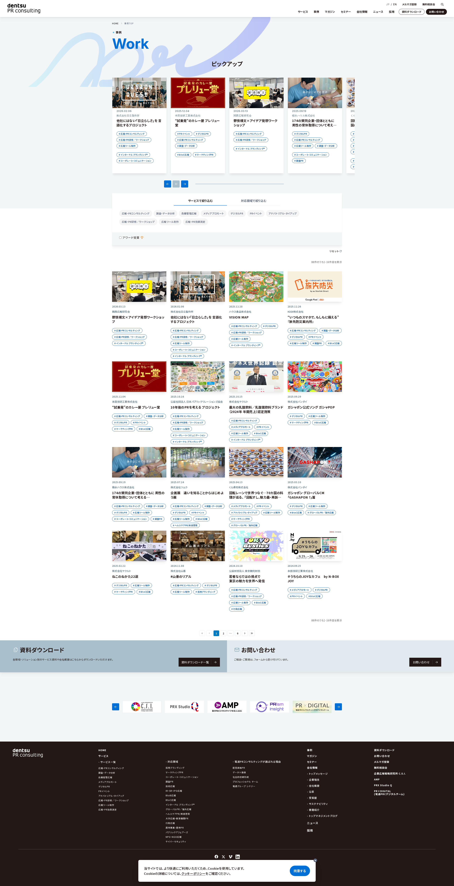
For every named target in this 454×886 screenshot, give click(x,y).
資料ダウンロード (411, 11)
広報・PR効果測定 (195, 221)
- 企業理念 (313, 779)
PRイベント (256, 213)
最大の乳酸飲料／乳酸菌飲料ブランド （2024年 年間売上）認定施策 (256, 409)
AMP (377, 779)
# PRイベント (183, 133)
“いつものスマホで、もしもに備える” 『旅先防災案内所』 (313, 319)
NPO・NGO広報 (174, 836)
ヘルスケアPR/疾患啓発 (178, 813)
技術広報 (170, 786)
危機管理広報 (189, 213)
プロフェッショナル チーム (245, 781)
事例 (316, 11)
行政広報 (170, 822)
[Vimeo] (230, 857)
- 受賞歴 (312, 798)
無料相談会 (428, 4)
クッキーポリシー (193, 873)
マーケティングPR (174, 772)
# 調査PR (298, 160)
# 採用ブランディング (205, 591)
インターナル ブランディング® (180, 804)
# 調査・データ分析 (186, 145)
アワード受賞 (131, 237)
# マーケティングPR (204, 154)
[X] (223, 857)
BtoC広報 (171, 799)
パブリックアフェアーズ (177, 832)
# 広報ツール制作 (127, 145)
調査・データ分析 (165, 213)
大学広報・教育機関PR (177, 818)
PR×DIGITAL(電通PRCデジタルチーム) (389, 792)
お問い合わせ (436, 11)
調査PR (169, 781)
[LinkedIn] (238, 857)
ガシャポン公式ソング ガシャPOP (311, 407)
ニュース (378, 11)
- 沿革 (310, 791)
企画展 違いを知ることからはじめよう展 (197, 494)
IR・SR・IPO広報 (174, 790)
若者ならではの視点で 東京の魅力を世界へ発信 (247, 578)
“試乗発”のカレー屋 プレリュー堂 (136, 407)
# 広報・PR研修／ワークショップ (134, 139)
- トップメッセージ (317, 773)
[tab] (200, 201)
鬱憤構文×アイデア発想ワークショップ (138, 319)
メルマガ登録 (409, 4)
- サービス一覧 (107, 762)
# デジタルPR (202, 133)
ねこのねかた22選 (125, 576)
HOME (115, 23)
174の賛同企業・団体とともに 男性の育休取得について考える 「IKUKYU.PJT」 (138, 497)
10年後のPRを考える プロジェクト (195, 407)
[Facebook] (216, 857)
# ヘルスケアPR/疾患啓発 (185, 525)
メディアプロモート (213, 213)
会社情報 (362, 11)
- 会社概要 (313, 785)
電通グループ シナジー (244, 786)
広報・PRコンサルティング (136, 213)
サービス (303, 11)
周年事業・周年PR (175, 827)
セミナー (346, 11)
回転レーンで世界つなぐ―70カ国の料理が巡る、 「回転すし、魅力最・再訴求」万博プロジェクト (256, 497)
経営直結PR (239, 767)
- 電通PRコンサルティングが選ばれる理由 (257, 761)
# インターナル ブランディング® (133, 154)
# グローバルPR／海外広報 (244, 525)
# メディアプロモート (241, 426)
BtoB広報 (171, 795)
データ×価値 (239, 772)
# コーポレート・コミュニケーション (135, 160)
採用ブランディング (175, 767)
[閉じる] (315, 860)
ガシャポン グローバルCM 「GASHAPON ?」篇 (306, 494)
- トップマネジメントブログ (322, 816)
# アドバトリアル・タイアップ (244, 512)
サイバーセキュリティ (176, 841)
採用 (391, 11)
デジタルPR (237, 213)
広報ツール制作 (170, 221)
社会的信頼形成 (241, 776)
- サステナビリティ (317, 804)
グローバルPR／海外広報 (178, 809)
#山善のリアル (181, 576)
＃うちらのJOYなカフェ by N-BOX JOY (313, 578)
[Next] (184, 184)
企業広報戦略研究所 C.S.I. (390, 773)
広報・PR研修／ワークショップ (138, 221)
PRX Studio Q (383, 785)
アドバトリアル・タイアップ (283, 213)
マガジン (330, 11)
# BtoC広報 (183, 154)
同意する (300, 870)
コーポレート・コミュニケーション (182, 776)
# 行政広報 (236, 608)
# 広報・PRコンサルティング (132, 133)
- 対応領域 (172, 761)
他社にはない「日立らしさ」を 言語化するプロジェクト (196, 319)
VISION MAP (239, 317)
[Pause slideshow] (176, 184)
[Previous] (167, 184)
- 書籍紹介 (313, 810)
